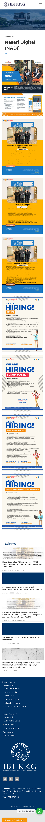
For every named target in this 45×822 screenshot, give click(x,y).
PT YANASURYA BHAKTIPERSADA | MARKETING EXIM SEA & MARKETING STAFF (22, 588)
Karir (7, 53)
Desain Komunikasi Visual (15, 706)
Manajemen (9, 696)
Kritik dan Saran (8, 735)
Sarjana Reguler (9, 682)
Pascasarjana (7, 732)
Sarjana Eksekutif (9, 714)
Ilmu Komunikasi (11, 692)
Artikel (15, 671)
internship (16, 643)
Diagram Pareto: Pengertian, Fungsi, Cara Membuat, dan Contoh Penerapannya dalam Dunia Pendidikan (21, 665)
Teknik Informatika (12, 703)
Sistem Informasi (11, 699)
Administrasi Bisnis (12, 688)
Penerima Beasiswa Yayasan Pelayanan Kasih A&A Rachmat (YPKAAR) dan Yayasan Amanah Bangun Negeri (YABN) (22, 614)
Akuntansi (8, 685)
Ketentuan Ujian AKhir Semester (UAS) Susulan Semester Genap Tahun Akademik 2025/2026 (22, 564)
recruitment (23, 593)
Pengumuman (20, 570)
